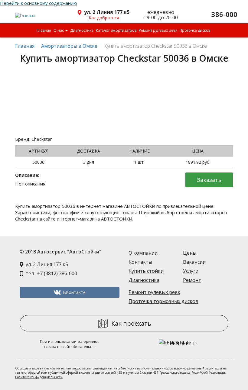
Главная (44, 30)
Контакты (140, 262)
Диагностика (81, 30)
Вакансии (194, 262)
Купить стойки (146, 271)
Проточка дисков (195, 30)
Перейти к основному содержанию (38, 3)
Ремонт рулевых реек (158, 30)
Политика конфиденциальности (39, 377)
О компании (143, 253)
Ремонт (192, 280)
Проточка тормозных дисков (163, 301)
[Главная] (25, 13)
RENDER (183, 343)
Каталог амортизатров (116, 30)
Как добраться (104, 18)
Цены (189, 253)
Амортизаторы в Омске (69, 46)
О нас (59, 30)
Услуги (190, 271)
